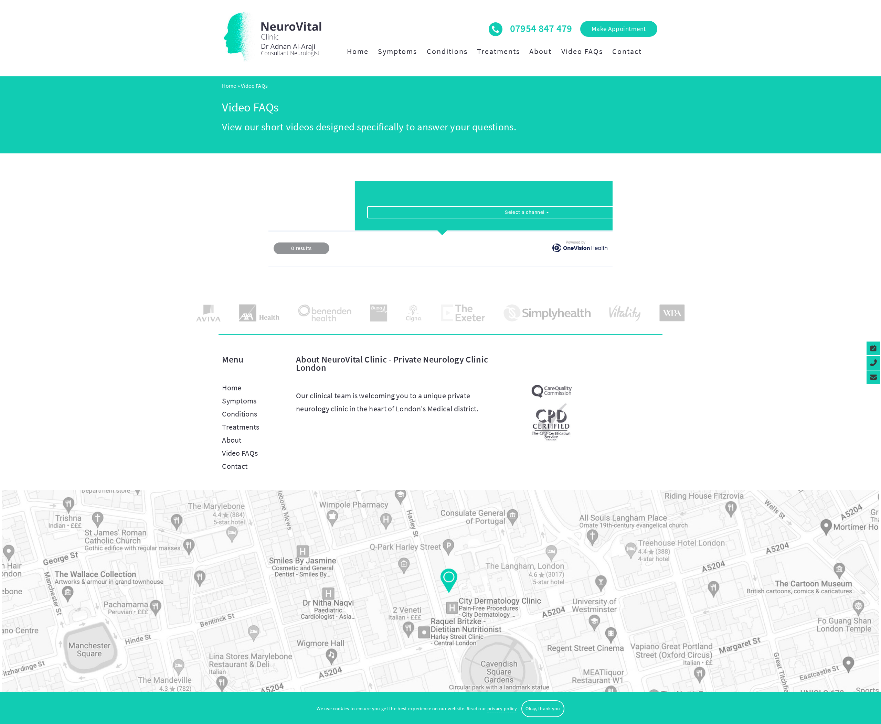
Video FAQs (582, 51)
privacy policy (502, 708)
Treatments (498, 51)
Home (358, 51)
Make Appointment (619, 28)
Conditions (447, 51)
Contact (627, 51)
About (540, 51)
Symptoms (397, 51)
